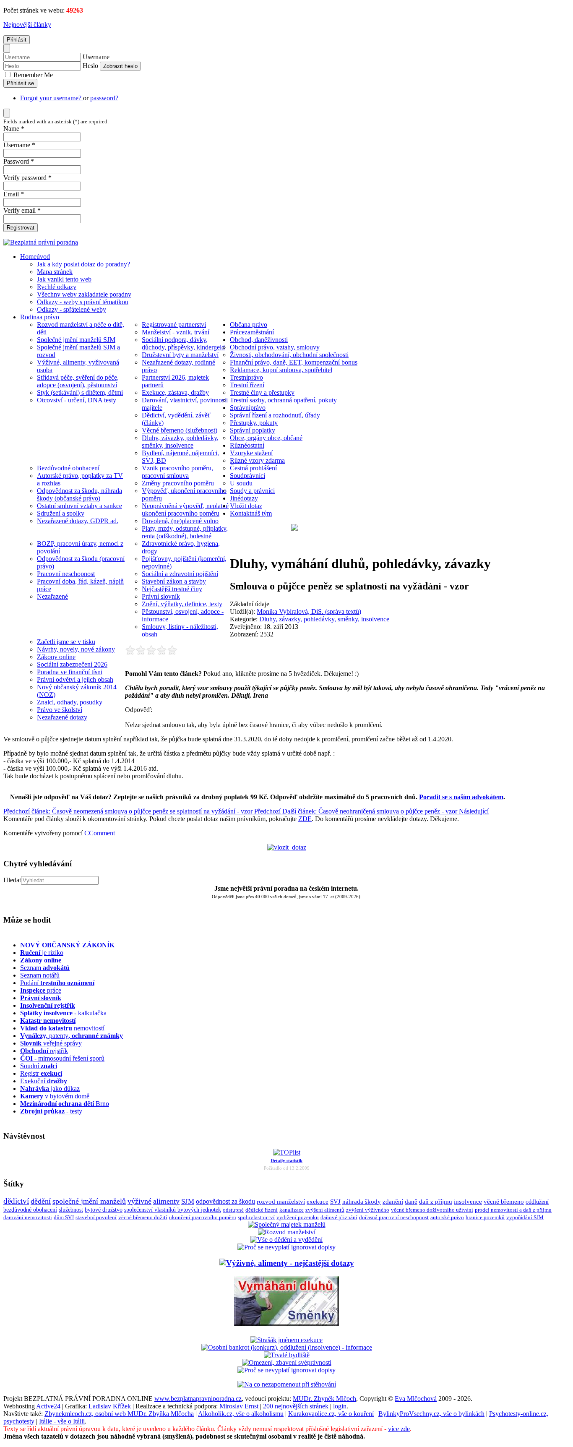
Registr (41, 1073)
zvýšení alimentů (324, 1210)
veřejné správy (51, 1043)
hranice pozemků (485, 1217)
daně (411, 1201)
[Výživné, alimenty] (286, 1263)
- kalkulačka (63, 1013)
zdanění (393, 1201)
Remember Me (32, 74)
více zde (399, 1428)
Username (96, 56)
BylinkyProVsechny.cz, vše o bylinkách (431, 1413)
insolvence (468, 1201)
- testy (51, 1111)
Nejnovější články (27, 24)
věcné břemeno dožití (142, 1217)
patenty (71, 1035)
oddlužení (537, 1201)
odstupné (233, 1210)
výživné (139, 1201)
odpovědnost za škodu (225, 1201)
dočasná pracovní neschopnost (394, 1217)
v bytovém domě (54, 1096)
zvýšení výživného (367, 1210)
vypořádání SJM (525, 1217)
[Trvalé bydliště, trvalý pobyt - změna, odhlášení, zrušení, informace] (287, 1354)
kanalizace (291, 1210)
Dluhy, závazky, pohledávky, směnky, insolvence (324, 619)
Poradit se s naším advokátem (461, 796)
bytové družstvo (103, 1210)
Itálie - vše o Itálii (62, 1421)
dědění (41, 1201)
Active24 (48, 1406)
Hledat (12, 880)
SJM (187, 1201)
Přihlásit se (20, 83)
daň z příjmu (435, 1201)
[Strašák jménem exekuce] (286, 1339)
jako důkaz (50, 1088)
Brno (64, 1103)
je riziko (41, 952)
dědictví (16, 1201)
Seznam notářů (40, 975)
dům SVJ (64, 1217)
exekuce (317, 1201)
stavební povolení (96, 1217)
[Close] (6, 48)
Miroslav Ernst (238, 1406)
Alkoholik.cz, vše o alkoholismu (241, 1413)
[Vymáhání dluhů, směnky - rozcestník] (286, 1323)
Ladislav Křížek (110, 1406)
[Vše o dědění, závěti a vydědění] (286, 1239)
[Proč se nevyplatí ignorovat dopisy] (286, 1370)
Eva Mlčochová (416, 1398)
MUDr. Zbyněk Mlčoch (324, 1398)
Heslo (90, 65)
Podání (57, 982)
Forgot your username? (51, 98)
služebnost (71, 1210)
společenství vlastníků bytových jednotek (172, 1210)
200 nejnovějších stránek (295, 1406)
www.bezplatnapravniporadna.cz (198, 1398)
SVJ (335, 1201)
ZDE (305, 818)
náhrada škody (361, 1201)
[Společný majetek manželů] (287, 1224)
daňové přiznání (338, 1217)
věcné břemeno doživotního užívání (432, 1210)
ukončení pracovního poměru (202, 1217)
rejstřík (47, 1005)
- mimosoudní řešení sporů (62, 1058)
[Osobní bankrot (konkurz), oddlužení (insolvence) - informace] (286, 1347)
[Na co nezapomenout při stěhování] (286, 1384)
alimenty (166, 1201)
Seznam (45, 967)
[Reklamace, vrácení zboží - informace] (286, 1247)
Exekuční (43, 1081)
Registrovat (20, 227)
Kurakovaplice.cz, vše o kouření (331, 1413)
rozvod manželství (281, 1201)
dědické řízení (261, 1210)
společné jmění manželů (89, 1201)
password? (104, 98)
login (339, 1406)
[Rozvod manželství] (286, 1232)
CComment (99, 833)
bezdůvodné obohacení (30, 1210)
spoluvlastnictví (256, 1217)
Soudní (38, 1065)
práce (40, 990)
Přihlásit (16, 40)
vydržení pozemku (297, 1217)
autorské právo (447, 1217)
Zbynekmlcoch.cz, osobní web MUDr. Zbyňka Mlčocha (119, 1413)
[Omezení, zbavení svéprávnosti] (286, 1362)
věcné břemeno (504, 1201)
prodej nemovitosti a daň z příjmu (513, 1210)
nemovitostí (62, 1028)
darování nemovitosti (27, 1217)
